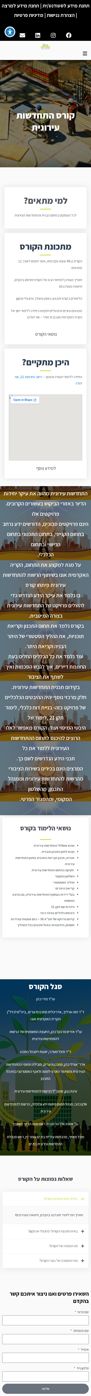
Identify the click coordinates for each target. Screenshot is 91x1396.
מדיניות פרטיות (28, 15)
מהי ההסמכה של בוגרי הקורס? (58, 1260)
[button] (85, 54)
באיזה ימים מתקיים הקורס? (61, 1198)
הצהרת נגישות (61, 15)
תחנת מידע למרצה (20, 5)
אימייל (84, 1349)
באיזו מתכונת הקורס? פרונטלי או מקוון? (53, 1231)
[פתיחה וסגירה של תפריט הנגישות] (10, 32)
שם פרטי (83, 1312)
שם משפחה (81, 1330)
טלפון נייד (82, 1368)
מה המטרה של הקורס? (63, 1246)
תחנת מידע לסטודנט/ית (66, 5)
